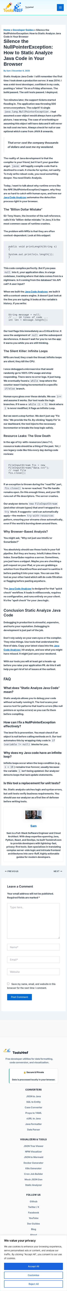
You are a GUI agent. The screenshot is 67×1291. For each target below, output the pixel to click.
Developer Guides (23, 30)
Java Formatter (33, 1124)
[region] (33, 1263)
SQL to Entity (33, 1101)
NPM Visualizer (33, 1151)
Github (33, 1201)
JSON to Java (33, 1096)
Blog (33, 1229)
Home (7, 30)
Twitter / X (33, 1207)
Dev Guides (33, 1223)
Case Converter (33, 1107)
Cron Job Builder (33, 1173)
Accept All (33, 1266)
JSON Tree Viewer (33, 1146)
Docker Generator (33, 1162)
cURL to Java (34, 1118)
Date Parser (33, 1129)
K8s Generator (33, 1168)
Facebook (33, 1212)
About (33, 1234)
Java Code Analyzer (15, 197)
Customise (33, 1275)
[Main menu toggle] (60, 7)
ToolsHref (29, 7)
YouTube (33, 1218)
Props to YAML (33, 1113)
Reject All (34, 1284)
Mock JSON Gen (33, 1179)
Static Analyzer (33, 1185)
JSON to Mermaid (33, 1157)
